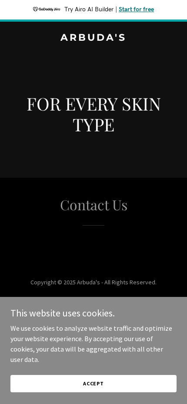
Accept (93, 383)
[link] (93, 38)
